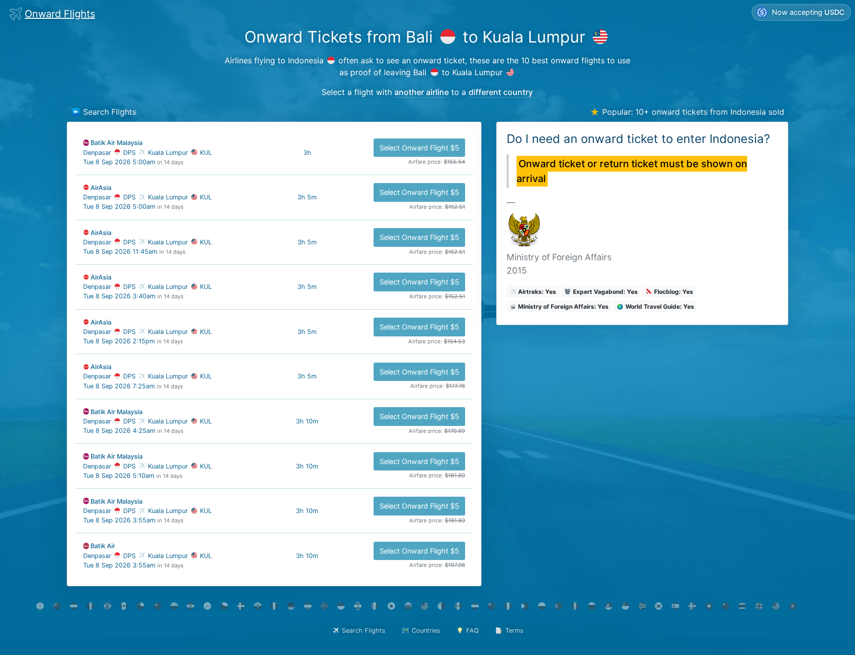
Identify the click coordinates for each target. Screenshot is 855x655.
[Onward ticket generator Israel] (358, 606)
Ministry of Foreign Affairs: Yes (563, 306)
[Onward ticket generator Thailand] (742, 606)
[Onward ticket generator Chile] (141, 606)
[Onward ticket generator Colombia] (174, 606)
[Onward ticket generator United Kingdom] (759, 606)
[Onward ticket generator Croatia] (191, 606)
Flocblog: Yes (673, 291)
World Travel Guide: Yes (659, 306)
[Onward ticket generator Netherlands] (475, 606)
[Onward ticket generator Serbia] (609, 606)
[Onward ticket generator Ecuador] (257, 606)
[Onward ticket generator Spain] (675, 606)
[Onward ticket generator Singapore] (625, 606)
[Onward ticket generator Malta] (441, 606)
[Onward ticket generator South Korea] (659, 606)
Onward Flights (60, 14)
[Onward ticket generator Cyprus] (207, 606)
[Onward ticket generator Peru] (508, 606)
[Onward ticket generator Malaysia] (425, 606)
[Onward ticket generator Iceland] (324, 606)
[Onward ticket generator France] (274, 606)
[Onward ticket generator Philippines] (525, 606)
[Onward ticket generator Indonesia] (341, 606)
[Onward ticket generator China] (157, 606)
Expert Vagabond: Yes (604, 291)
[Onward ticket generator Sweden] (692, 606)
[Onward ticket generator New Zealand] (491, 606)
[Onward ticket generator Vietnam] (792, 606)
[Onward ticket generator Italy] (375, 606)
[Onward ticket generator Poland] (541, 606)
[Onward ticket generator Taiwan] (725, 606)
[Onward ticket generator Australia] (57, 606)
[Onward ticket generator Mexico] (458, 606)
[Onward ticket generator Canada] (124, 606)
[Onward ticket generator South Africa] (642, 606)
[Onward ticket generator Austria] (74, 606)
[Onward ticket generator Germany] (291, 606)
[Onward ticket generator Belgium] (90, 606)
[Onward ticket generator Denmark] (241, 606)
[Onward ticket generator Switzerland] (709, 606)
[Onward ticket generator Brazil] (107, 606)
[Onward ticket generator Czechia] (224, 606)
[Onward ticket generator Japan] (391, 606)
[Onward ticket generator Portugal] (558, 606)
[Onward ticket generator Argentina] (40, 606)
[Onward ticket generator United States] (775, 606)
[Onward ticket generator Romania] (575, 606)
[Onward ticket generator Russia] (592, 606)
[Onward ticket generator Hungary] (308, 606)
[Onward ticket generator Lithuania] (408, 606)
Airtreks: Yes (536, 291)
